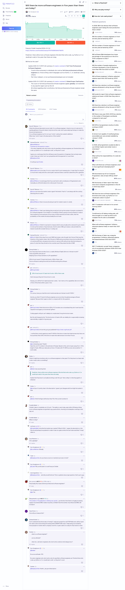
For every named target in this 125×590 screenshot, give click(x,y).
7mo (40, 126)
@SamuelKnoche (35, 170)
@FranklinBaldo (34, 428)
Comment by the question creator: (39, 146)
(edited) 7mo (43, 142)
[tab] (30, 109)
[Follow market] (80, 2)
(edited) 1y (35, 268)
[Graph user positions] (65, 16)
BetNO (69, 42)
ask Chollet (40, 162)
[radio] (69, 16)
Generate (80, 95)
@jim (31, 291)
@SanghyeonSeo (35, 158)
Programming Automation (33, 100)
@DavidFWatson (35, 144)
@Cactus (33, 191)
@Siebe (32, 369)
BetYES (39, 42)
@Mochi (32, 237)
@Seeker (32, 550)
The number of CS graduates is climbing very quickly (43, 500)
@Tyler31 (33, 466)
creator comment (59, 66)
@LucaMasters (34, 449)
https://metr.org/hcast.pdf (64, 329)
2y (47, 498)
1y (38, 249)
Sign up (11, 28)
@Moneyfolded (34, 270)
